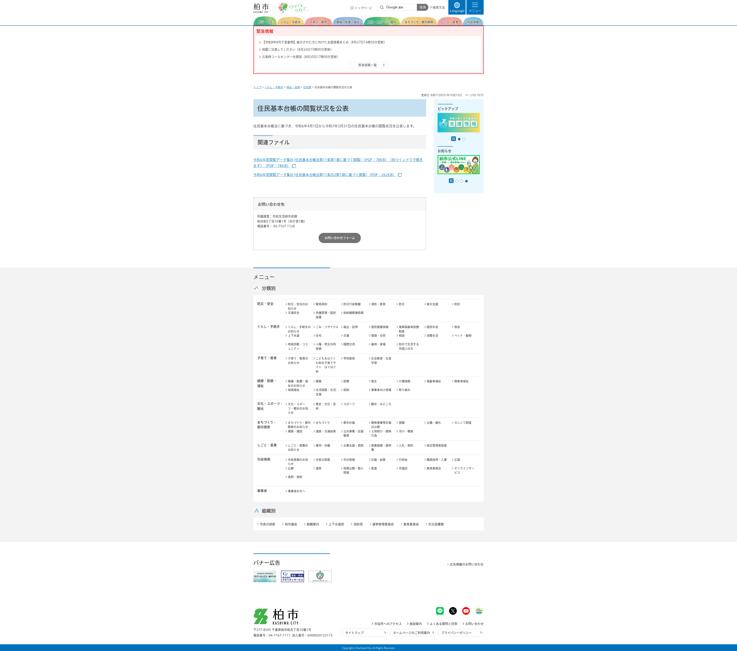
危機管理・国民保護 (326, 315)
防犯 (457, 304)
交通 (346, 335)
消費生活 (432, 335)
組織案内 (313, 524)
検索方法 (439, 7)
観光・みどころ (381, 404)
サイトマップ (354, 632)
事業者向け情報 (381, 389)
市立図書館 (436, 524)
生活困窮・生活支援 (326, 392)
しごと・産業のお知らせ (298, 447)
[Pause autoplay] (453, 138)
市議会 (403, 468)
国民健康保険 (379, 327)
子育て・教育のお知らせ (298, 360)
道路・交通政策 (326, 431)
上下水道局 (336, 524)
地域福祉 (293, 389)
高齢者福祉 (434, 381)
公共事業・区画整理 (353, 433)
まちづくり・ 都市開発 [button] (267, 425)
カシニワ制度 (463, 422)
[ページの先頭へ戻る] (475, 597)
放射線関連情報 (353, 312)
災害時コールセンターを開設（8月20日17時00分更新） (301, 56)
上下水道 (293, 335)
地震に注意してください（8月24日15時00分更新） (297, 49)
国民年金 (432, 327)
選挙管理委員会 (383, 524)
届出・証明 (293, 87)
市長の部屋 (323, 459)
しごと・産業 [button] (267, 445)
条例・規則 (295, 476)
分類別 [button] (269, 288)
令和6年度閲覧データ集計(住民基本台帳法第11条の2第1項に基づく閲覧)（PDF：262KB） (327, 174)
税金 (457, 327)
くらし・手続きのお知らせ (299, 329)
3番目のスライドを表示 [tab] (466, 181)
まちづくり (323, 422)
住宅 (318, 335)
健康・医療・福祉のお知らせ (298, 383)
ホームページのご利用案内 (411, 632)
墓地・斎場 (378, 344)
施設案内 (416, 623)
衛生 (374, 381)
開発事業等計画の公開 (381, 425)
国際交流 (349, 344)
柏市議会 (291, 524)
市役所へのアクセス (388, 623)
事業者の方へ (296, 491)
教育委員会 (434, 468)
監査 (374, 468)
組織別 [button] (269, 510)
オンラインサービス (464, 470)
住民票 (307, 87)
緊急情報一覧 (367, 65)
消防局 (358, 524)
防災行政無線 (352, 304)
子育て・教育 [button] (267, 358)
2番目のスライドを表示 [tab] (464, 139)
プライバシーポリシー (456, 632)
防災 (402, 304)
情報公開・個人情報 (353, 470)
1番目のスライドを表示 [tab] (459, 139)
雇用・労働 (323, 445)
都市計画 (349, 422)
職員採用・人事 (437, 459)
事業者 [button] (262, 490)
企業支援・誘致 (353, 445)
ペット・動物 (463, 335)
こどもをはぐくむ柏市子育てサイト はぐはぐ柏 (326, 365)
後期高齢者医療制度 (409, 329)
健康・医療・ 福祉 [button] (267, 383)
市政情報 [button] (263, 459)
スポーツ (349, 404)
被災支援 (432, 304)
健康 (318, 381)
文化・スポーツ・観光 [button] (270, 406)
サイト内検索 (382, 7)
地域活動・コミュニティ (298, 346)
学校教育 (349, 358)
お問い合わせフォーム (340, 237)
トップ (257, 87)
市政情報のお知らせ (298, 462)
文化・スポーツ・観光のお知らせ (298, 408)
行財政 (403, 459)
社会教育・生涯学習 (381, 360)
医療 (346, 381)
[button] (475, 7)
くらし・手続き (274, 87)
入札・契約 (406, 445)
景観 (402, 422)
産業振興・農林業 (381, 447)
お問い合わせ (474, 623)
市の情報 (349, 459)
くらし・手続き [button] (268, 326)
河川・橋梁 (406, 431)
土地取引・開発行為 (381, 433)
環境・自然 (378, 335)
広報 (457, 459)
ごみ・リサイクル (327, 327)
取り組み (404, 389)
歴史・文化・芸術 (326, 406)
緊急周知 (321, 304)
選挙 (318, 468)
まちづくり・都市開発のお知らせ (299, 425)
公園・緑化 (434, 422)
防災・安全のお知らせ (298, 306)
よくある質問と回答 (443, 623)
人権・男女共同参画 (326, 346)
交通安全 (293, 312)
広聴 (291, 468)
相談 (402, 335)
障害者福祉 (461, 381)
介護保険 (404, 381)
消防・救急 (378, 304)
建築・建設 (295, 431)
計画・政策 (378, 459)
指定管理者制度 (437, 445)
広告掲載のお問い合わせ (467, 564)
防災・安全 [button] (265, 303)
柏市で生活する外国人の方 (409, 346)
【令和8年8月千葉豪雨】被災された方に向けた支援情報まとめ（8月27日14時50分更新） (324, 42)
